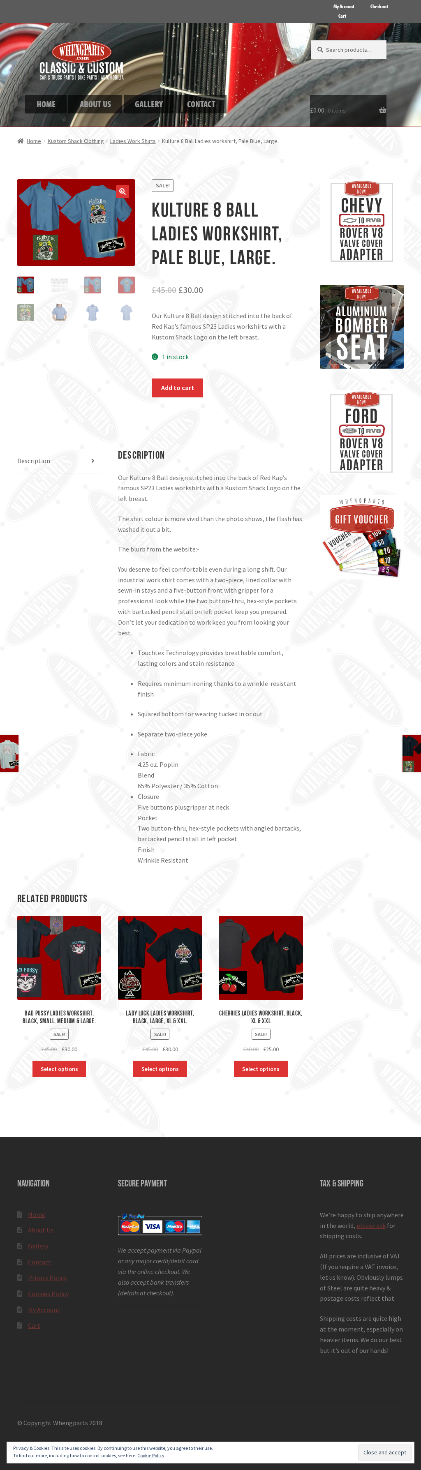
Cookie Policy (150, 1455)
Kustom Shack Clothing (76, 141)
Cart (342, 15)
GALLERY (149, 104)
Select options (59, 1069)
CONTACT (201, 104)
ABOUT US (95, 104)
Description (33, 461)
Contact (39, 1262)
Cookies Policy (48, 1294)
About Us (40, 1230)
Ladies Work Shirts (133, 141)
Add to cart (177, 387)
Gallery (38, 1246)
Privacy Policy (47, 1278)
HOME (46, 104)
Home (34, 141)
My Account (343, 6)
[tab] (59, 461)
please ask (371, 1225)
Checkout (379, 6)
